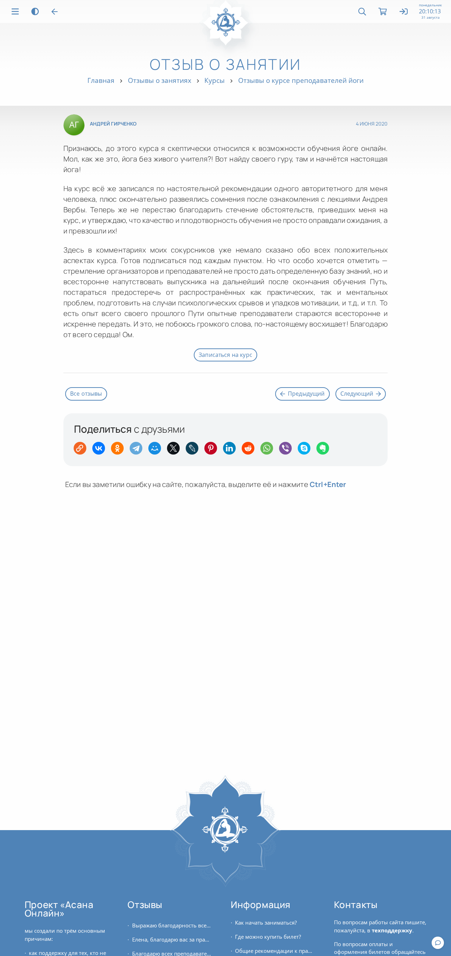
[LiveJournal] (194, 450)
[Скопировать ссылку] (82, 450)
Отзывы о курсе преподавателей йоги (301, 80)
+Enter (328, 484)
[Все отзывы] (54, 12)
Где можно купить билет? (268, 936)
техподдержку (392, 930)
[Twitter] (175, 450)
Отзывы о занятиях (159, 80)
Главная (101, 80)
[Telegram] (138, 450)
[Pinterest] (213, 450)
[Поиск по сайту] (362, 11)
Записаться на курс (225, 355)
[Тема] (35, 11)
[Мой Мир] (157, 450)
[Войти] (404, 12)
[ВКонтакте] (101, 450)
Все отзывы (86, 393)
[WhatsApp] (269, 450)
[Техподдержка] (438, 943)
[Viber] (287, 450)
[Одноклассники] (119, 450)
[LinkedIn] (231, 450)
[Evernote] (325, 450)
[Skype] (306, 450)
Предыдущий (306, 393)
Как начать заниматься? (266, 922)
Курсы (214, 80)
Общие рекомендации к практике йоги (274, 950)
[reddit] (250, 450)
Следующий (356, 393)
